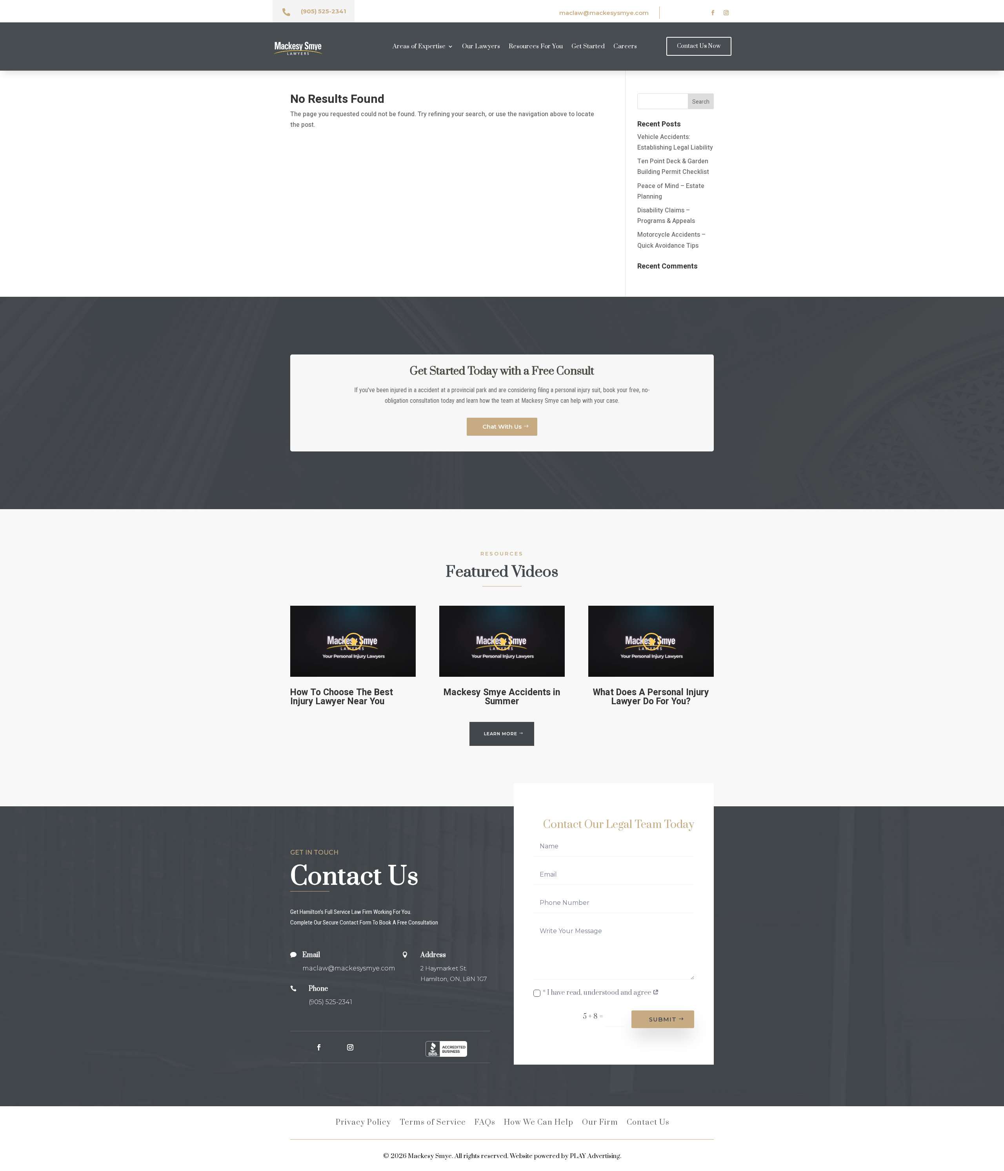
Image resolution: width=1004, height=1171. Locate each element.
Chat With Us (502, 426)
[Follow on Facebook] (713, 13)
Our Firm (600, 1123)
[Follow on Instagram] (726, 13)
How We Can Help (538, 1123)
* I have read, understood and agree (598, 992)
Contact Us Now (699, 46)
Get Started (588, 47)
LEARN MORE (500, 733)
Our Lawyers (481, 47)
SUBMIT (663, 1019)
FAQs (485, 1123)
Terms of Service (433, 1123)
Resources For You (536, 47)
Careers (625, 47)
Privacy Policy (363, 1123)
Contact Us (648, 1123)
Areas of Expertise (419, 47)
